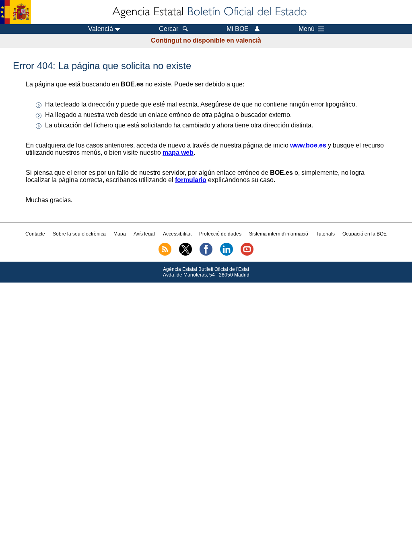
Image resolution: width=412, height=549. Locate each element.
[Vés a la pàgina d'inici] (208, 12)
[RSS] (165, 254)
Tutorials (325, 234)
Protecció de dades (220, 234)
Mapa (119, 234)
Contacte (35, 234)
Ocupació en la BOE (364, 234)
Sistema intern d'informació (278, 234)
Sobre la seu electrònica (79, 234)
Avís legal (144, 234)
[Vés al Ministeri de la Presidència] (15, 12)
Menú (307, 29)
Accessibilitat (177, 234)
